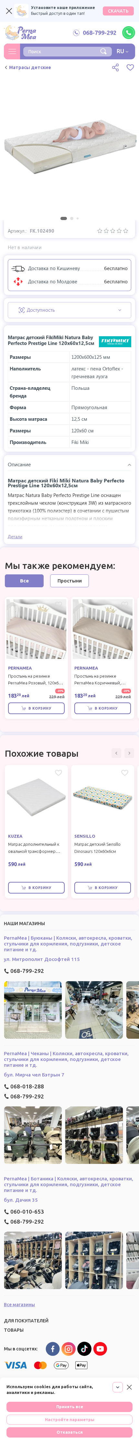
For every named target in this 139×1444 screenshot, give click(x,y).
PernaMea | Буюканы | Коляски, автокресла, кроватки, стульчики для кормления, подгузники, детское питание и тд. (68, 943)
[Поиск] (103, 51)
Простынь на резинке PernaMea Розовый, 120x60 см (34, 683)
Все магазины (19, 1304)
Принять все (69, 1406)
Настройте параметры (69, 1419)
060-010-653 (27, 1211)
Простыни (70, 580)
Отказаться (70, 1432)
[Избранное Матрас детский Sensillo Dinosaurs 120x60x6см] (124, 772)
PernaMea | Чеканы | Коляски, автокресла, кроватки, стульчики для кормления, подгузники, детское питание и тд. (66, 1059)
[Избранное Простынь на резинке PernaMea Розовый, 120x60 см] (58, 604)
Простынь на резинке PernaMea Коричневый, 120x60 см (97, 683)
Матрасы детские (30, 67)
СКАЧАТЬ (118, 11)
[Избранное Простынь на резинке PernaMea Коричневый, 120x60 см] (124, 604)
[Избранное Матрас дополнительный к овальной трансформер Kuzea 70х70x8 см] (58, 772)
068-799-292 (27, 971)
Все (24, 580)
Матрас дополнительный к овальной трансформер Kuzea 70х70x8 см (33, 851)
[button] (116, 753)
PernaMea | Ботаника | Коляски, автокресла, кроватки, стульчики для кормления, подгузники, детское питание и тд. (68, 1184)
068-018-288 (27, 1086)
